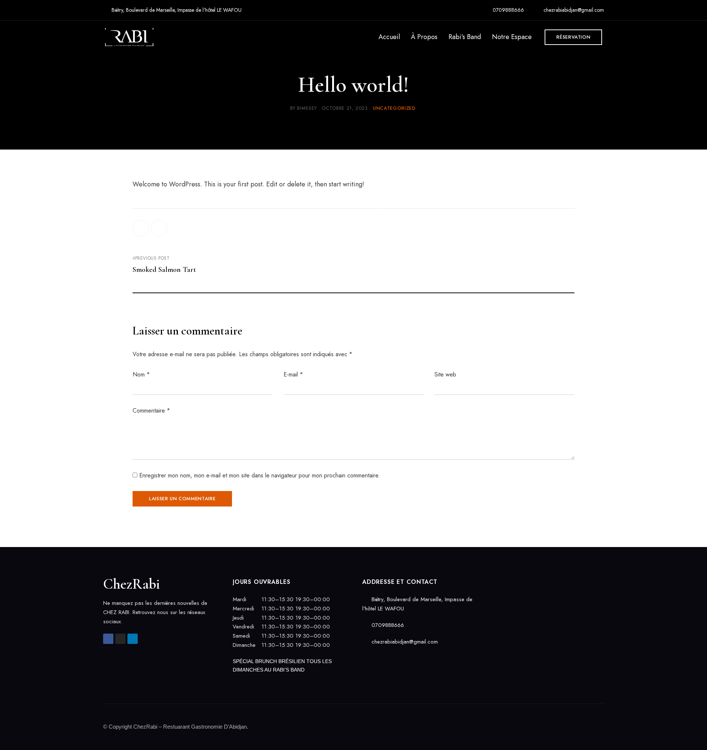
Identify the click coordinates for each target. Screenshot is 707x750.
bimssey (307, 108)
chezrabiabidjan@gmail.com (573, 10)
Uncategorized (394, 108)
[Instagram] (120, 639)
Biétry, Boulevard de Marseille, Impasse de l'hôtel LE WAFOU (176, 10)
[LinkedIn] (159, 228)
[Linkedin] (132, 639)
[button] (573, 37)
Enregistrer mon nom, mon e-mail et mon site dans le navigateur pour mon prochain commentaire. (259, 475)
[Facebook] (141, 228)
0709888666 (507, 10)
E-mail (293, 374)
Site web (445, 374)
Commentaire (151, 410)
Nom (141, 374)
